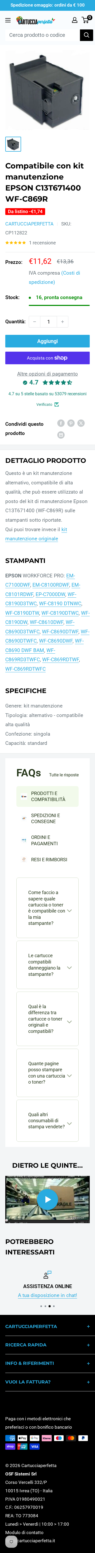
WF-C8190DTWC (60, 613)
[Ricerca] (86, 35)
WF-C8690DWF (56, 641)
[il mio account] (74, 20)
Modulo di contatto (24, 1532)
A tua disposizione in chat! (47, 1295)
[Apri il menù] (8, 20)
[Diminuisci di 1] (34, 321)
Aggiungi (47, 341)
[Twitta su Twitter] (81, 423)
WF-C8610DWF (46, 622)
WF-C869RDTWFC (25, 669)
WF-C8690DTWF (60, 632)
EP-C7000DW (50, 594)
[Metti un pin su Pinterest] (71, 423)
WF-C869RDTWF (60, 660)
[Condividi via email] (61, 434)
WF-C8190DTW (22, 613)
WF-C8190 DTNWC (60, 604)
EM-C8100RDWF (50, 585)
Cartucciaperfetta (29, 224)
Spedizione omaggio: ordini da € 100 (48, 5)
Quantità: (15, 322)
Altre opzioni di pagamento (47, 374)
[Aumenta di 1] (62, 321)
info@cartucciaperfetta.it (30, 1540)
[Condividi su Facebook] (61, 423)
